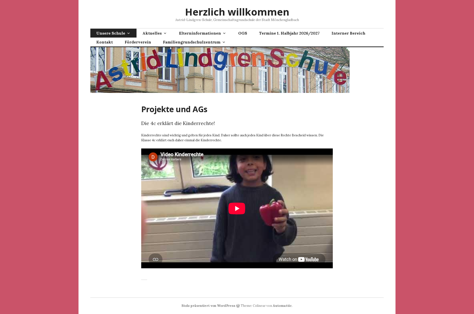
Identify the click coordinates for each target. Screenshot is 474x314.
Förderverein (138, 42)
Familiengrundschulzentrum (191, 42)
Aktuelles (152, 33)
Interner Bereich (348, 33)
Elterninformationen (200, 33)
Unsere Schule (110, 33)
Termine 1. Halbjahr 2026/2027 (289, 33)
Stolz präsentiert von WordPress (208, 306)
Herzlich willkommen (237, 12)
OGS (242, 33)
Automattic (282, 306)
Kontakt (104, 42)
